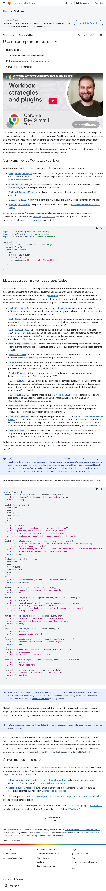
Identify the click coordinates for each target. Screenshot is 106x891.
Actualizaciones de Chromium (49, 854)
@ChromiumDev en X (80, 854)
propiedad (29, 220)
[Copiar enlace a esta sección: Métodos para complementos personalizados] (70, 280)
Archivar (40, 862)
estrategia (53, 295)
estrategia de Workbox (44, 216)
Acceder (99, 3)
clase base (40, 698)
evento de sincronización (20, 180)
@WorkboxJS (74, 809)
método (62, 395)
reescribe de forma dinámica (56, 780)
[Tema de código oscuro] (97, 228)
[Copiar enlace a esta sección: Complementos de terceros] (44, 760)
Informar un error (10, 854)
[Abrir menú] (4, 3)
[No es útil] (101, 35)
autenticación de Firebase (53, 791)
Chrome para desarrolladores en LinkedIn (85, 863)
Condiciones (8, 879)
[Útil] (97, 35)
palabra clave (96, 805)
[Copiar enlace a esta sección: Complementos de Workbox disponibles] (62, 160)
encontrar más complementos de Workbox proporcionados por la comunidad (62, 796)
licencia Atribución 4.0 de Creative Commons (82, 830)
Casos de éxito (43, 858)
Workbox (18, 11)
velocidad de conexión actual (52, 783)
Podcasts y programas (46, 866)
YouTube (75, 858)
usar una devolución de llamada (78, 465)
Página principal (9, 35)
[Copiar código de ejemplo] (101, 228)
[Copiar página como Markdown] (56, 42)
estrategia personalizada (37, 695)
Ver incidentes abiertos (12, 858)
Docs (6, 11)
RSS (73, 868)
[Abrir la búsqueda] (66, 3)
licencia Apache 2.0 (43, 833)
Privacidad (20, 879)
